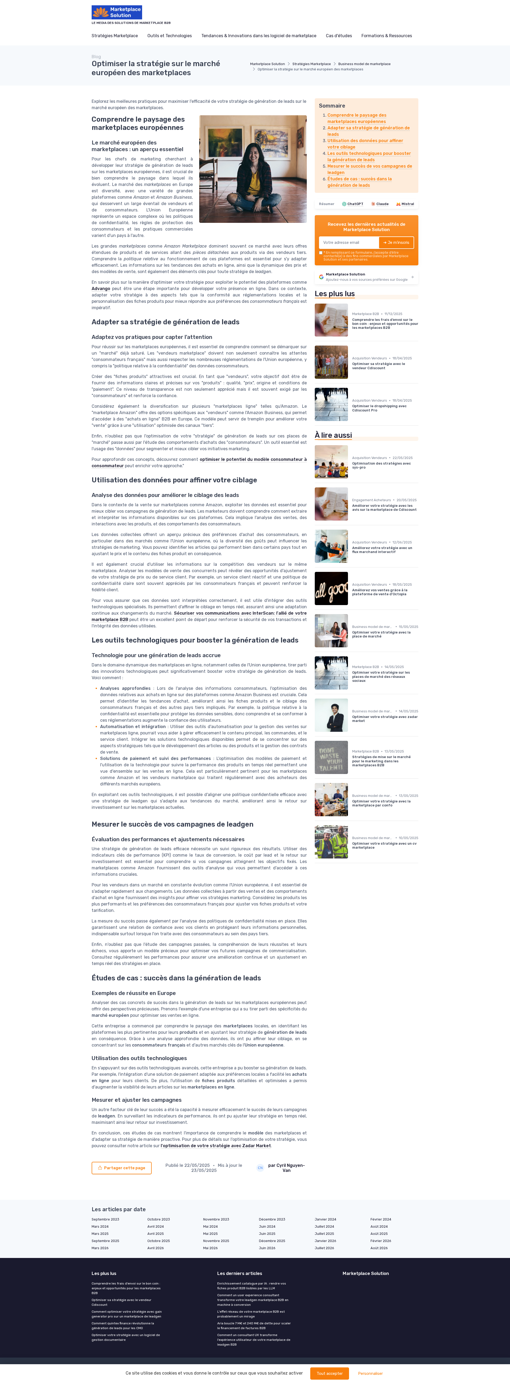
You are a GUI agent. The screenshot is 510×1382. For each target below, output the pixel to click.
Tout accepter (330, 1373)
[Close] (351, 676)
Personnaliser (370, 1373)
